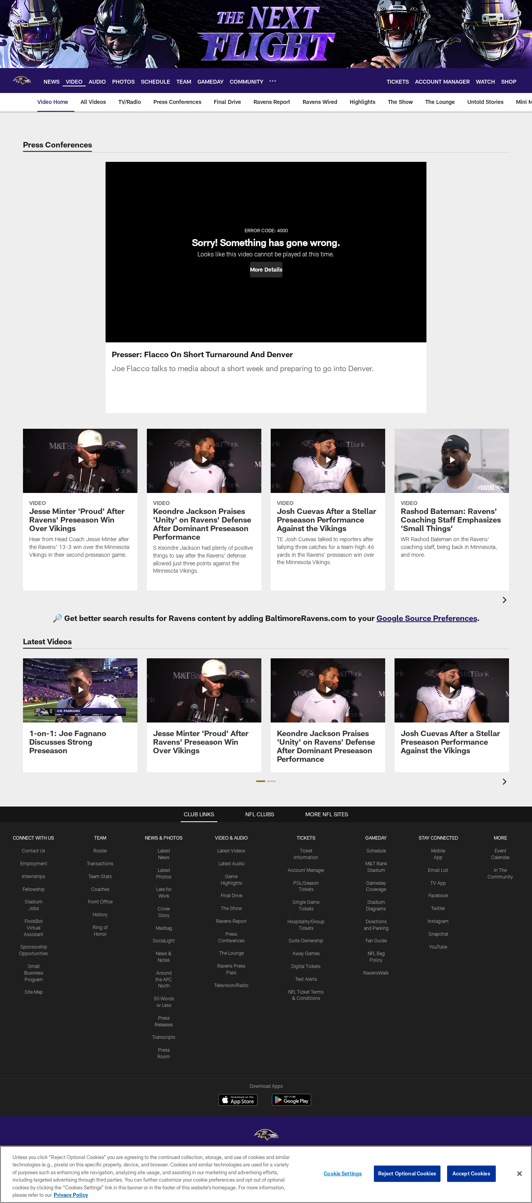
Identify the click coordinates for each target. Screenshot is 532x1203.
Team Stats (100, 876)
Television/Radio (231, 985)
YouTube (438, 946)
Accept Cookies (471, 1173)
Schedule (376, 850)
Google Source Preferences (427, 618)
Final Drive (231, 895)
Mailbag (164, 928)
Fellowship (34, 889)
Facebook (438, 895)
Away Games (306, 953)
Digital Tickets (306, 966)
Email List (438, 870)
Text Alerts (306, 979)
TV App (438, 883)
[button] (266, 269)
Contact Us (33, 850)
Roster (100, 850)
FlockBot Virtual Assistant (33, 927)
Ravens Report (231, 921)
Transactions (100, 863)
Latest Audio (231, 863)
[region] (266, 1174)
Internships (33, 876)
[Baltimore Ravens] (266, 1135)
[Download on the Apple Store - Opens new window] (238, 1100)
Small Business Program (33, 972)
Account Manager (306, 870)
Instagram (438, 921)
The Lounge (231, 953)
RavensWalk (376, 972)
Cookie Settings (343, 1173)
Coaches (100, 889)
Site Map (34, 991)
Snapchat (438, 933)
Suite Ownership (306, 940)
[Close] (519, 1173)
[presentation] (506, 601)
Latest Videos (231, 850)
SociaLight (164, 940)
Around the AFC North (163, 979)
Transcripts (163, 1037)
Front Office (100, 901)
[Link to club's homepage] (21, 80)
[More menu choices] (273, 81)
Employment (33, 863)
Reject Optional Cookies (407, 1173)
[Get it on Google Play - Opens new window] (291, 1103)
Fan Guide (376, 940)
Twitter (438, 908)
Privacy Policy (71, 1195)
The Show (231, 908)
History (100, 914)
